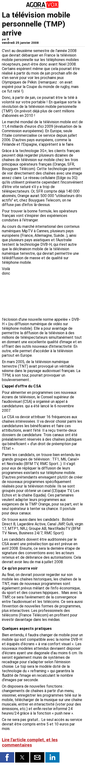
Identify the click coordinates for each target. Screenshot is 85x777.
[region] (47, 291)
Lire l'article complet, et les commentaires (30, 742)
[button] (7, 757)
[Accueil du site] (42, 8)
